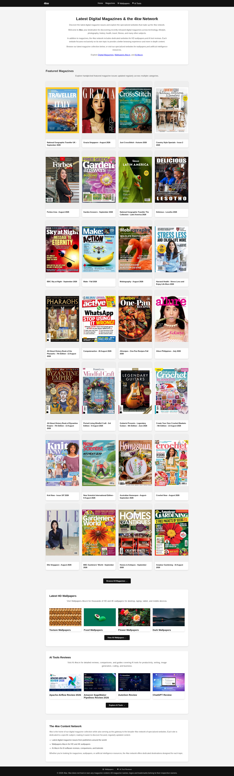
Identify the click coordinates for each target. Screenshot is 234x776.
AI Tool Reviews (126, 769)
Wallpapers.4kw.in (122, 55)
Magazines (110, 3)
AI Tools (137, 3)
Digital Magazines (106, 55)
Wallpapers (124, 3)
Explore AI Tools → (117, 705)
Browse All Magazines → (117, 581)
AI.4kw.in (139, 55)
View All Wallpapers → (117, 638)
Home (100, 3)
